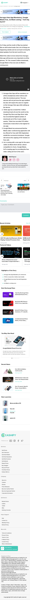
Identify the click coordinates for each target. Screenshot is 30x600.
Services (3, 446)
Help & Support (5, 514)
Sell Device (4, 497)
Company (3, 476)
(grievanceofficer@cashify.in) (8, 572)
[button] (26, 215)
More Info (3, 529)
